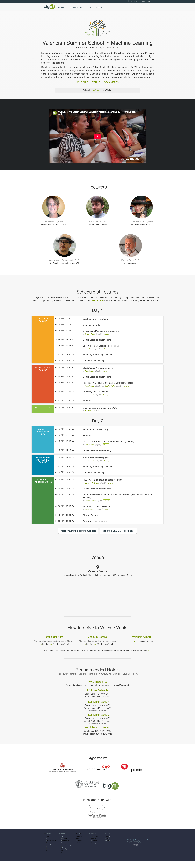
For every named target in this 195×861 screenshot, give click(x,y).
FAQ (147, 840)
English (133, 1)
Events (77, 839)
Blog (47, 839)
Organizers (111, 82)
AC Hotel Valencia (97, 690)
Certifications (94, 837)
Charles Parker (90, 334)
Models (107, 839)
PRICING (88, 7)
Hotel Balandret (97, 681)
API (62, 837)
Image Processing (66, 845)
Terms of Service (127, 840)
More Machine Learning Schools (78, 530)
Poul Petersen (90, 349)
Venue (96, 82)
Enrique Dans (90, 410)
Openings (48, 849)
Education (93, 839)
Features (63, 843)
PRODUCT (61, 7)
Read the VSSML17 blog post (118, 530)
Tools (62, 853)
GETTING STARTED (76, 7)
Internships (49, 845)
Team (47, 851)
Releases (63, 851)
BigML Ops (64, 839)
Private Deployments (66, 849)
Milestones (49, 847)
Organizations (64, 847)
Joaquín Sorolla (97, 637)
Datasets (107, 837)
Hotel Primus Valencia (97, 727)
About (47, 837)
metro (39, 643)
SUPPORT (99, 7)
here (149, 650)
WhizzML (63, 855)
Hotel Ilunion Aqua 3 (98, 714)
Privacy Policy (139, 840)
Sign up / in (145, 1)
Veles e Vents (98, 300)
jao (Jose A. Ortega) (92, 483)
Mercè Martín (89, 395)
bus (51, 643)
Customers (79, 837)
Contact (48, 843)
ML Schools (94, 841)
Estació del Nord (53, 637)
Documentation (65, 841)
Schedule (82, 82)
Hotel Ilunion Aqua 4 (98, 701)
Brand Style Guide (51, 841)
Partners (78, 843)
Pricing (77, 845)
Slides (106, 334)
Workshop (93, 843)
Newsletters (79, 841)
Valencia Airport (141, 637)
